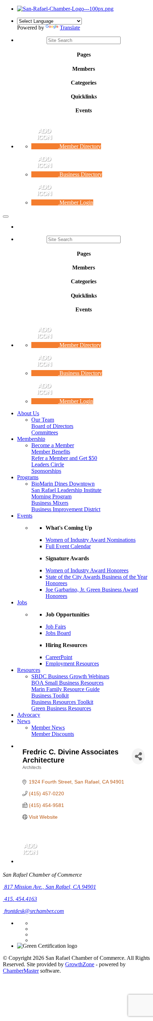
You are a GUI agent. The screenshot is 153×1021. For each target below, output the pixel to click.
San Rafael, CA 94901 (50, 887)
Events (24, 516)
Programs (27, 477)
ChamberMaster (21, 971)
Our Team (42, 420)
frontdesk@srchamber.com (33, 911)
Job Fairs (56, 627)
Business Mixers (49, 503)
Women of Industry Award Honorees (87, 570)
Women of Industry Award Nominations (91, 540)
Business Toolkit (50, 696)
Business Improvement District (65, 509)
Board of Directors (52, 426)
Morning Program (51, 496)
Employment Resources (72, 664)
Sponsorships (46, 471)
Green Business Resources (61, 708)
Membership (31, 439)
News (23, 721)
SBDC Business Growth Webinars (70, 676)
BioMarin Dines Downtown (63, 484)
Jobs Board (58, 633)
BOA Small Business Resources (67, 683)
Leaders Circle (47, 464)
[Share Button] (138, 756)
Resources (28, 670)
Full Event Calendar (68, 546)
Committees (44, 432)
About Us (28, 413)
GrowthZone (79, 964)
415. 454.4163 (20, 899)
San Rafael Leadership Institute (66, 490)
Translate (70, 28)
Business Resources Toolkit (62, 702)
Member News (48, 728)
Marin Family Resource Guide (65, 689)
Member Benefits (50, 452)
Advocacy (28, 715)
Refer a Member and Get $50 (64, 458)
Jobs (22, 602)
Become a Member (52, 445)
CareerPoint (59, 657)
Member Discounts (52, 734)
